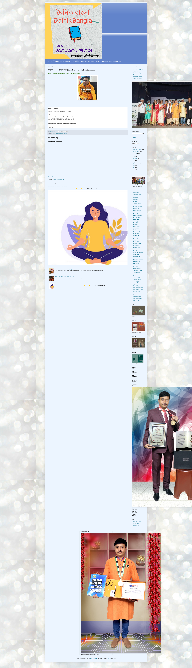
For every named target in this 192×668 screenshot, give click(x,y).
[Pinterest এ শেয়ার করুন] (67, 131)
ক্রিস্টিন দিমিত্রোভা (136, 286)
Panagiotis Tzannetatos (138, 259)
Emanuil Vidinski (137, 222)
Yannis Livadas (136, 277)
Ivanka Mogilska (136, 231)
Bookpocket (135, 74)
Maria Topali (136, 250)
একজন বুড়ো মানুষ (136, 525)
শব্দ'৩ (134, 165)
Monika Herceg (136, 256)
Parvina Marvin (136, 261)
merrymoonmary (94, 658)
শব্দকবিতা (134, 155)
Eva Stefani (135, 224)
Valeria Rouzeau (136, 274)
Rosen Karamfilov (137, 265)
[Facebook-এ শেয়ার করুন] (65, 131)
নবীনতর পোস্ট (50, 177)
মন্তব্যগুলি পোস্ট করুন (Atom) (58, 179)
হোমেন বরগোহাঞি (136, 196)
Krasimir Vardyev (137, 243)
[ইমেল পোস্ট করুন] (58, 131)
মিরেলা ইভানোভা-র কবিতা (137, 295)
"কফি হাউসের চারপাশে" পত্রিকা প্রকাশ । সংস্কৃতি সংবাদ (65, 269)
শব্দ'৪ (134, 160)
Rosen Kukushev (136, 267)
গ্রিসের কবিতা (135, 197)
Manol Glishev (136, 249)
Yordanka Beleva (137, 279)
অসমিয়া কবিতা (135, 199)
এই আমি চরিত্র (136, 523)
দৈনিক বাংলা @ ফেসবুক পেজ (138, 69)
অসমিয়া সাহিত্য (136, 192)
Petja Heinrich (136, 263)
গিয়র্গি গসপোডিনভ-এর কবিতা (138, 287)
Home (134, 137)
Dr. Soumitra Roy (137, 73)
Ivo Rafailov (136, 233)
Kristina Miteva (136, 245)
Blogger (109, 658)
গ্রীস (134, 293)
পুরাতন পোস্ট (125, 177)
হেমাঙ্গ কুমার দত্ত (136, 300)
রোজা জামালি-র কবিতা (137, 296)
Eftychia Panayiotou (137, 215)
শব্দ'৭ (134, 167)
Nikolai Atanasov (137, 258)
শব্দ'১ (134, 169)
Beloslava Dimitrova (137, 206)
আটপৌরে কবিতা (136, 151)
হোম (87, 177)
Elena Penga (136, 219)
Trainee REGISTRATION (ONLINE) (57, 186)
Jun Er (134, 237)
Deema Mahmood (137, 210)
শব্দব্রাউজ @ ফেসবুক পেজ (137, 76)
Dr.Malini (135, 201)
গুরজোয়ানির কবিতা (136, 291)
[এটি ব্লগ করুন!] (62, 131)
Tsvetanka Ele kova (137, 270)
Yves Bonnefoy (136, 281)
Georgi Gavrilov (136, 226)
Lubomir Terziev (137, 247)
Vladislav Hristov (137, 203)
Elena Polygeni (136, 221)
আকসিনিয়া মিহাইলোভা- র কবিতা (137, 283)
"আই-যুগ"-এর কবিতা (55, 133)
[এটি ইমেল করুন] (61, 131)
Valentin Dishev (136, 272)
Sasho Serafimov (136, 268)
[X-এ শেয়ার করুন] (64, 131)
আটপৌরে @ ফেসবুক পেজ (137, 78)
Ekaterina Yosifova (137, 217)
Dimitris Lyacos (136, 212)
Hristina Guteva (136, 228)
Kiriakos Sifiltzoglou (137, 241)
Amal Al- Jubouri (137, 205)
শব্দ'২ (134, 171)
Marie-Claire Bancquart (138, 252)
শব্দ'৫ (134, 156)
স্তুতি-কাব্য (135, 162)
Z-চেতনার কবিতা (136, 164)
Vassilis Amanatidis (137, 275)
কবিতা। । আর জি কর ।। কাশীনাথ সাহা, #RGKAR (64, 276)
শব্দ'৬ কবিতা (135, 158)
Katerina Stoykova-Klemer (137, 239)
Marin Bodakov (136, 254)
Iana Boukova (136, 230)
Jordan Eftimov (136, 235)
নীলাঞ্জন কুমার (61, 133)
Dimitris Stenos (136, 214)
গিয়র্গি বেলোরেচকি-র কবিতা (138, 289)
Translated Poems (137, 194)
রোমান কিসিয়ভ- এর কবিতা (137, 298)
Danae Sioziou (136, 208)
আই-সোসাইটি (135, 71)
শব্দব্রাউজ (65, 133)
